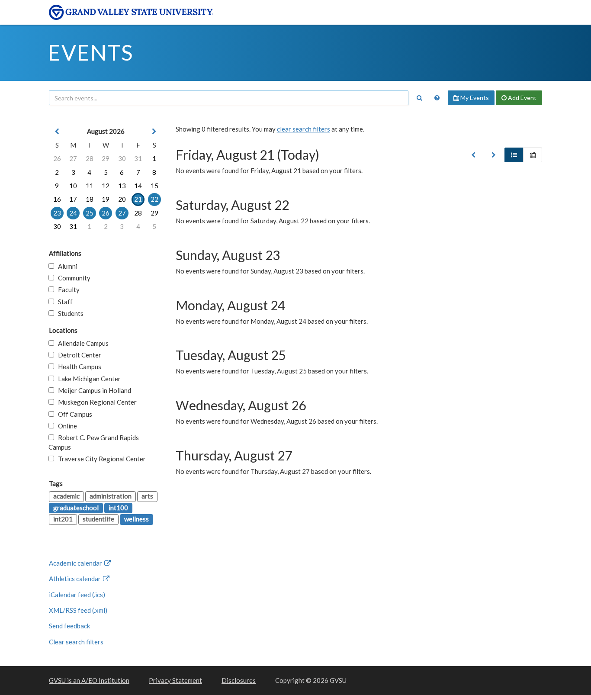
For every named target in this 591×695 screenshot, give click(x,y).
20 (122, 199)
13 (122, 186)
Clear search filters (76, 642)
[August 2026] (473, 155)
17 (73, 199)
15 (154, 186)
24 (73, 213)
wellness (136, 519)
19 (105, 199)
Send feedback (69, 626)
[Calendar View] (532, 155)
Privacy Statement (175, 680)
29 (105, 158)
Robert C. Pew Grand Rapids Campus (93, 442)
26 (57, 158)
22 (154, 199)
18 (89, 199)
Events (90, 52)
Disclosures (239, 680)
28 (89, 158)
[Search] (419, 97)
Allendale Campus (81, 343)
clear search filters (303, 129)
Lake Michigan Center (87, 379)
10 (73, 186)
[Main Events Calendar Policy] (436, 97)
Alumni (65, 266)
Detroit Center (77, 355)
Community (72, 278)
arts (147, 496)
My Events (474, 97)
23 (57, 213)
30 (122, 158)
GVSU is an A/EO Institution (89, 680)
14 (138, 186)
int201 (63, 519)
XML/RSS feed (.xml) (78, 610)
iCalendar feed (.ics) (77, 594)
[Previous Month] (57, 131)
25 (89, 213)
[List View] (514, 155)
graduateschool (76, 508)
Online (65, 426)
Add (521, 97)
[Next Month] (154, 131)
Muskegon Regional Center (95, 402)
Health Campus (77, 366)
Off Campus (73, 414)
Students (69, 313)
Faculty (67, 289)
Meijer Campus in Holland (92, 390)
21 (138, 199)
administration (111, 496)
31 (138, 158)
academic (66, 496)
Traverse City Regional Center (100, 459)
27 (73, 158)
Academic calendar (76, 563)
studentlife (98, 519)
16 (57, 199)
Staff (63, 302)
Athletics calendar (75, 578)
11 (89, 186)
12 (105, 186)
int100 (118, 508)
